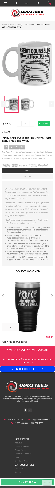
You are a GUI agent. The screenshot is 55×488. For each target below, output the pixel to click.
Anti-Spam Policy (22, 461)
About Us (18, 443)
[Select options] (10, 327)
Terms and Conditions (23, 454)
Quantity (6, 124)
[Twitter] (30, 410)
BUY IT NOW (27, 482)
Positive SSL (5, 487)
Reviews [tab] (27, 177)
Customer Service (22, 447)
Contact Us (19, 469)
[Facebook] (25, 410)
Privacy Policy (20, 450)
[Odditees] (27, 12)
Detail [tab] (27, 171)
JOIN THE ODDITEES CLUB (27, 369)
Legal (17, 457)
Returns (18, 472)
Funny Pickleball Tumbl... (15, 342)
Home (4, 24)
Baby (12, 24)
